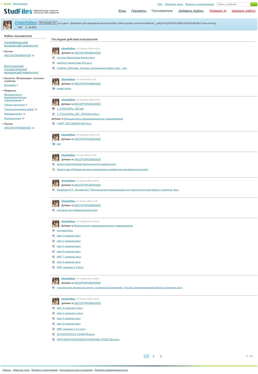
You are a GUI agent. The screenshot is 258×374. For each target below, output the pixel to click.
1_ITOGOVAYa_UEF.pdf (70, 108)
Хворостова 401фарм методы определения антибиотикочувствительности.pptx (102, 169)
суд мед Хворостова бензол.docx (76, 57)
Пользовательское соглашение (76, 370)
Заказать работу (244, 11)
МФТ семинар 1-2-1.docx (71, 329)
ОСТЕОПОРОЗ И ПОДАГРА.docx (76, 334)
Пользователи (162, 11)
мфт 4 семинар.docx (69, 241)
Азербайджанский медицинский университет (21, 44)
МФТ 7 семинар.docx (69, 256)
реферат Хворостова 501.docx (74, 62)
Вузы (122, 11)
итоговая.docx (65, 230)
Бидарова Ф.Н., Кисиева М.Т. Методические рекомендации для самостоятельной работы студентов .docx (118, 189)
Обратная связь (174, 4)
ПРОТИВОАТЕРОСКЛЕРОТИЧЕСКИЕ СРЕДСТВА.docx (88, 339)
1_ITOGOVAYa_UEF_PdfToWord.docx (78, 114)
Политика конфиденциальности (111, 370)
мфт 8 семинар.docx (69, 262)
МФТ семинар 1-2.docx (70, 267)
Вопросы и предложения (200, 4)
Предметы (138, 11)
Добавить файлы (191, 11)
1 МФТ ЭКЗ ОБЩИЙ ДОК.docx (74, 123)
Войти (7, 3)
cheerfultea (26, 22)
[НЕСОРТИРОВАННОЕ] (87, 52)
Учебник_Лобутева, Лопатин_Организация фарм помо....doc (92, 68)
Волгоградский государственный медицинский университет (21, 69)
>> (251, 356)
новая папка (64, 88)
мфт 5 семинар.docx (69, 246)
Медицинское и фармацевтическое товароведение (93, 118)
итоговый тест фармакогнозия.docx (77, 210)
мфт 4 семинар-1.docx (70, 313)
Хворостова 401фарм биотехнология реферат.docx (86, 164)
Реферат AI (218, 11)
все (59, 143)
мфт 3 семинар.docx (69, 235)
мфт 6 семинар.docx (69, 251)
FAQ (159, 4)
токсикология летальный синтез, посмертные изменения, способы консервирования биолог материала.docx (119, 287)
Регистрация (20, 3)
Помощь (6, 370)
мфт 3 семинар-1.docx (70, 307)
